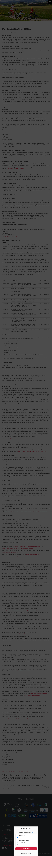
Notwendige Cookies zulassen (24, 837)
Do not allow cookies (23, 845)
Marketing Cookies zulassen (24, 842)
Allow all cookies (22, 835)
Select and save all (26, 848)
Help (33, 832)
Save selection (26, 850)
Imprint (29, 853)
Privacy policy (24, 853)
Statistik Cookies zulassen (24, 840)
